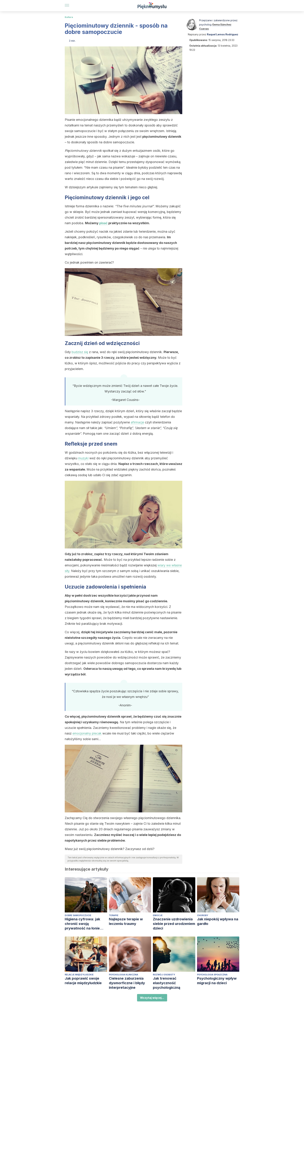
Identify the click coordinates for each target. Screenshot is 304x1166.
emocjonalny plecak (87, 733)
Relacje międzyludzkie (79, 974)
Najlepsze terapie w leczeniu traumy (126, 921)
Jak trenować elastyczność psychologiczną (166, 983)
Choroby (202, 915)
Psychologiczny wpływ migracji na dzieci (217, 980)
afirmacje (137, 422)
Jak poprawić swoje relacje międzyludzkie (83, 980)
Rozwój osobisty (164, 974)
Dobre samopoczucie (78, 915)
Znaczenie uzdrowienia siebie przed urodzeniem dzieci (174, 923)
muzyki (83, 458)
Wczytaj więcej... (152, 997)
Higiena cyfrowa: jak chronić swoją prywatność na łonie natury (82, 924)
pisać (103, 223)
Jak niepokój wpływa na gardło (217, 921)
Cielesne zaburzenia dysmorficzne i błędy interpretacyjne (127, 983)
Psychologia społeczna (212, 974)
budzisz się (80, 352)
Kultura (69, 17)
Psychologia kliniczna (123, 974)
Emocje (158, 915)
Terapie (113, 915)
